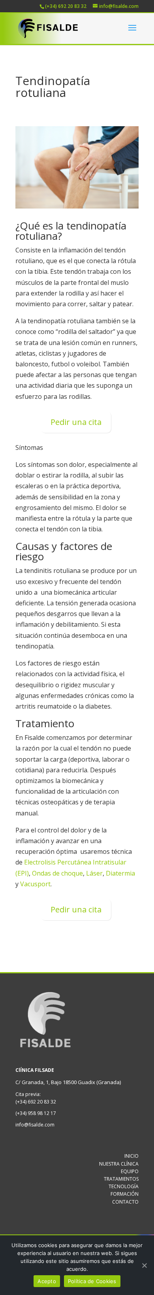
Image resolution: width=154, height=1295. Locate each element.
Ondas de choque (57, 873)
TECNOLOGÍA (124, 1186)
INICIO (131, 1156)
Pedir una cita (76, 422)
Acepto (47, 1281)
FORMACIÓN (125, 1194)
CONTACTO (125, 1201)
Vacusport (35, 884)
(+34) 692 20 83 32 (35, 1101)
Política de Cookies (92, 1281)
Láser (94, 873)
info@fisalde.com (34, 1124)
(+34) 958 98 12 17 (35, 1113)
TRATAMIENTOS (121, 1179)
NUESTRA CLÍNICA (119, 1163)
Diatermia (120, 873)
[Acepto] (144, 1265)
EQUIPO (130, 1171)
